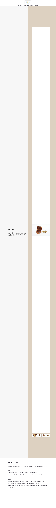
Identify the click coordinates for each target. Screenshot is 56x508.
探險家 (22, 234)
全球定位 (11, 235)
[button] (33, 435)
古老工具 (23, 233)
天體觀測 (17, 234)
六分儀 (16, 233)
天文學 (21, 233)
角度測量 (19, 234)
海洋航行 (14, 234)
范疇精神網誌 (36, 5)
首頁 (18, 5)
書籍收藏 (28, 5)
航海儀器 (18, 233)
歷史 (11, 233)
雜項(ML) (11, 232)
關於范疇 (21, 5)
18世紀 (10, 234)
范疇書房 (25, 5)
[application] (33, 5)
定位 (11, 234)
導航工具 (13, 233)
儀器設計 (14, 235)
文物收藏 (32, 5)
